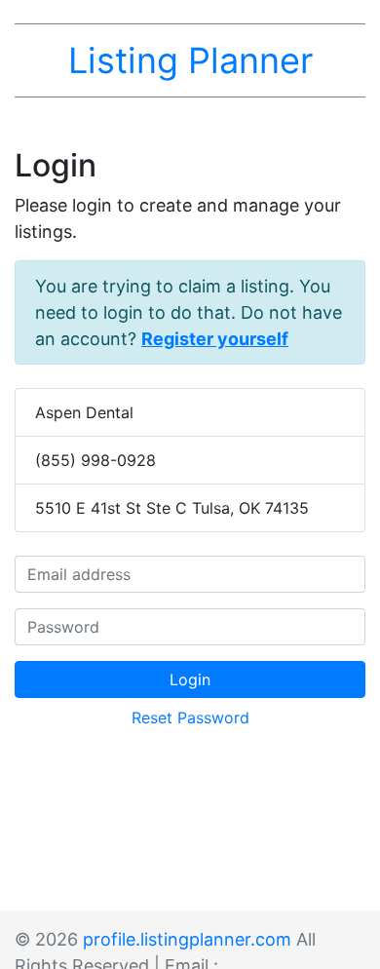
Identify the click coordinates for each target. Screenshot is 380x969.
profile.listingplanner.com (187, 939)
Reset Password (190, 717)
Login (190, 679)
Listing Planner (190, 60)
